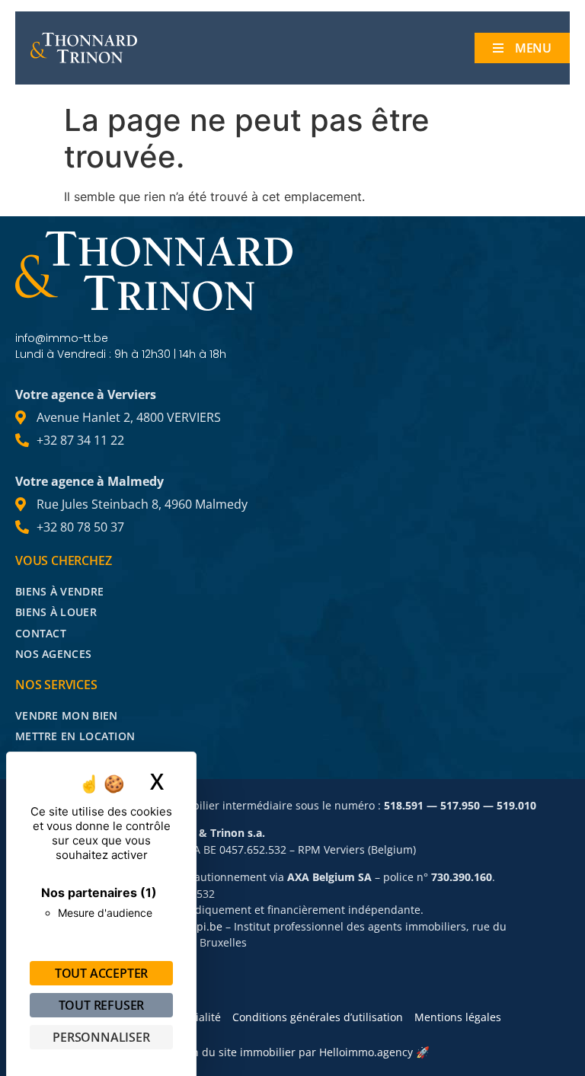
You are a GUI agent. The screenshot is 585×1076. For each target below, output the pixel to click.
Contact (40, 633)
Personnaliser (101, 1037)
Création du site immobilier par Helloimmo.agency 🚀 (292, 1052)
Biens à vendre (59, 591)
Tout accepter (101, 973)
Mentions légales (457, 1017)
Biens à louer (56, 611)
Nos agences (53, 653)
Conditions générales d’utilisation (317, 1017)
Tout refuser (102, 1005)
